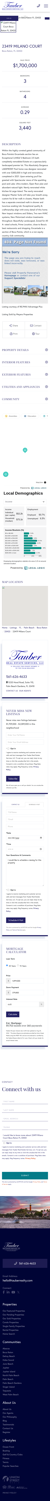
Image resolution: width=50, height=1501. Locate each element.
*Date (8, 833)
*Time (8, 844)
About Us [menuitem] (7, 1409)
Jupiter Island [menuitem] (9, 1371)
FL (20, 627)
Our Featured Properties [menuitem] (14, 1310)
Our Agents (25, 690)
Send (25, 1175)
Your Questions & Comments (18, 855)
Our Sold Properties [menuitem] (12, 1318)
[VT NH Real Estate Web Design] (25, 1479)
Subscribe (12, 778)
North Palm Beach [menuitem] (11, 1375)
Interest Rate (11, 999)
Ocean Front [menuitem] (8, 1446)
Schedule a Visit (34, 804)
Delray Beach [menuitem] (9, 1356)
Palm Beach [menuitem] (8, 1379)
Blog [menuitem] (5, 1420)
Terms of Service (17, 930)
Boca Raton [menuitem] (8, 1352)
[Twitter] (18, 1292)
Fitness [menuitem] (6, 1458)
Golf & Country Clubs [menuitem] (13, 1454)
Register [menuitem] (6, 1432)
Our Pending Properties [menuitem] (13, 1314)
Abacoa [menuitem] (6, 1348)
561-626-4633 (38, 6)
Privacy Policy (30, 1158)
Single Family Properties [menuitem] (14, 1326)
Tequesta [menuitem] (7, 1390)
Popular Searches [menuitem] (11, 1466)
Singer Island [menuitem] (9, 1386)
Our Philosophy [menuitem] (10, 1416)
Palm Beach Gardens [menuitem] (12, 1383)
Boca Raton (42, 627)
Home (4, 627)
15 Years (23, 966)
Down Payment (12, 987)
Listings (13, 627)
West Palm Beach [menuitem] (11, 1394)
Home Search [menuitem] (9, 1333)
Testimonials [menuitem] (8, 1424)
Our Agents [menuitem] (8, 1413)
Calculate (12, 1014)
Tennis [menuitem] (5, 1462)
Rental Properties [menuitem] (11, 1330)
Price (8, 975)
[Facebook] (4, 1292)
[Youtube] (13, 1292)
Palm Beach (29, 627)
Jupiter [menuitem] (6, 1367)
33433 (7, 631)
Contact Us (12, 690)
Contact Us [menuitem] (8, 1428)
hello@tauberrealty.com (18, 1280)
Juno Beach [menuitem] (8, 1363)
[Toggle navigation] (46, 6)
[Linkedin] (8, 1292)
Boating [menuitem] (6, 1450)
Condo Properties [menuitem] (11, 1322)
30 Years (12, 966)
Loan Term (10, 959)
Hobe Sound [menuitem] (8, 1360)
